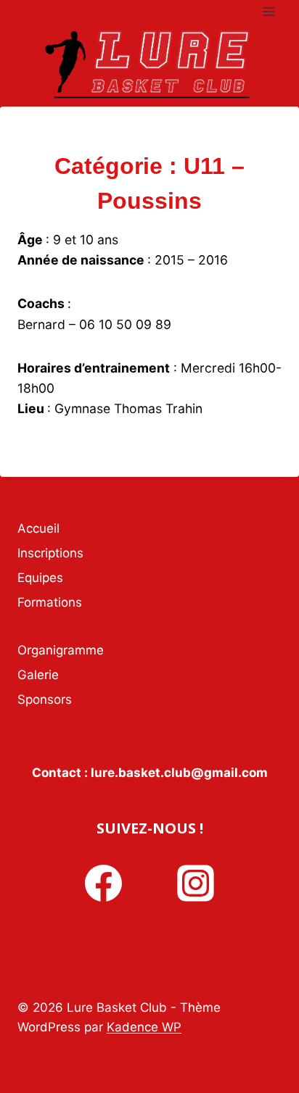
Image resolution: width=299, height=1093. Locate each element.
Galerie (38, 675)
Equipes (40, 577)
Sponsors (44, 699)
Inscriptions (50, 553)
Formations (49, 602)
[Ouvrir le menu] (268, 11)
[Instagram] (196, 883)
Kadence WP (144, 1027)
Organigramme (60, 650)
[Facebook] (103, 883)
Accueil (38, 528)
